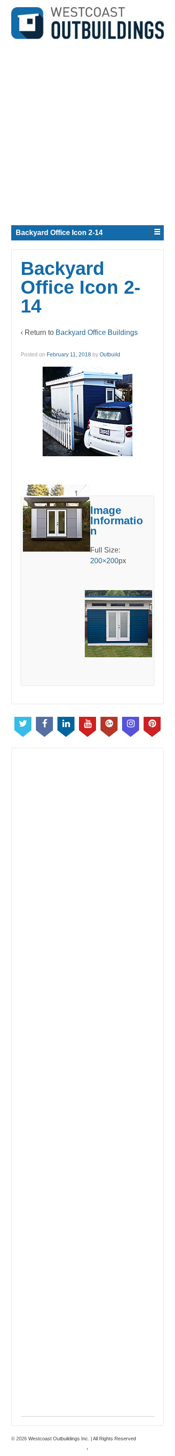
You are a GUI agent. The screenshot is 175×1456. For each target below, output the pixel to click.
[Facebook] (44, 725)
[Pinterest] (152, 725)
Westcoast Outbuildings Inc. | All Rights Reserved (81, 1438)
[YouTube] (87, 725)
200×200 (104, 561)
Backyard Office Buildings (97, 332)
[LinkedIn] (66, 725)
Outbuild (110, 354)
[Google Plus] (109, 725)
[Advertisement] (87, 130)
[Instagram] (130, 725)
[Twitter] (23, 725)
